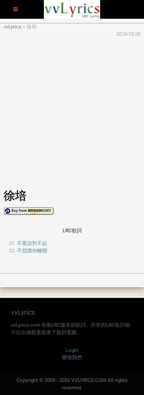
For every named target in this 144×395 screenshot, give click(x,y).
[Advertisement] (72, 110)
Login (72, 350)
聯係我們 (72, 357)
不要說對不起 (32, 243)
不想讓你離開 (32, 251)
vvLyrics (12, 27)
